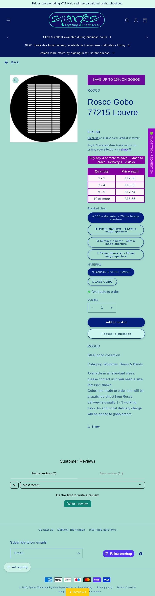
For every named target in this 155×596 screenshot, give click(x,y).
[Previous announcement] (7, 37)
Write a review (77, 503)
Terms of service (126, 587)
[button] (8, 20)
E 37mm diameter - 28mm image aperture (116, 255)
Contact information (90, 591)
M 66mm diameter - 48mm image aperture (115, 242)
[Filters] (14, 485)
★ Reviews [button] (77, 592)
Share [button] (96, 426)
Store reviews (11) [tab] (111, 473)
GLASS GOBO (102, 281)
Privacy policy (105, 587)
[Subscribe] (78, 553)
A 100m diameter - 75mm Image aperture (115, 218)
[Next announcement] (147, 37)
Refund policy (85, 587)
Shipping (93, 138)
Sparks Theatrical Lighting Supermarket (51, 587)
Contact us (45, 529)
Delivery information (71, 529)
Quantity (93, 299)
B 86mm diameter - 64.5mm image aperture (115, 230)
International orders (103, 529)
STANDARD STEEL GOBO (111, 272)
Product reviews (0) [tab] (43, 473)
